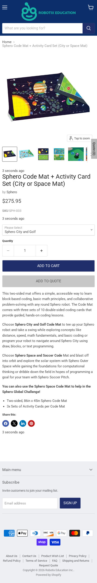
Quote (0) (94, 148)
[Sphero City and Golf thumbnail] (26, 154)
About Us (11, 556)
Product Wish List (52, 556)
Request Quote (48, 565)
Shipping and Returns (75, 560)
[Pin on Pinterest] (31, 423)
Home (7, 42)
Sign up (70, 503)
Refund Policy (12, 560)
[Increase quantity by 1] (41, 250)
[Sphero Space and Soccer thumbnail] (9, 154)
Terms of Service (36, 560)
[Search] (89, 28)
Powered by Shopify (48, 574)
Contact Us (29, 556)
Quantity (7, 241)
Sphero (12, 192)
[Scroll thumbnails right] (90, 154)
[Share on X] (14, 423)
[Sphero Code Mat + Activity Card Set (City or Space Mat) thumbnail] (76, 154)
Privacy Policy (77, 556)
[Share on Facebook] (5, 423)
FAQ (54, 560)
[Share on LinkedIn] (22, 423)
